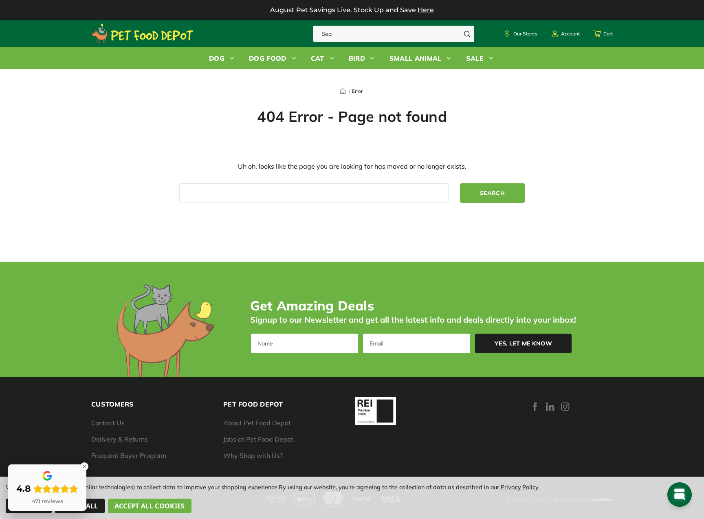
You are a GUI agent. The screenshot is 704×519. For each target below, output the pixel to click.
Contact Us (108, 423)
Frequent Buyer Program (128, 455)
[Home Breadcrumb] (343, 90)
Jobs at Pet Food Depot (258, 439)
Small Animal (415, 58)
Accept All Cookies (149, 505)
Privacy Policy (519, 487)
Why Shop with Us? (253, 455)
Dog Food (267, 58)
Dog (216, 58)
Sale (475, 58)
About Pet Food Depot (257, 423)
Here (426, 10)
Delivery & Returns (119, 439)
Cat (317, 58)
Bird (357, 58)
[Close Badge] (84, 466)
